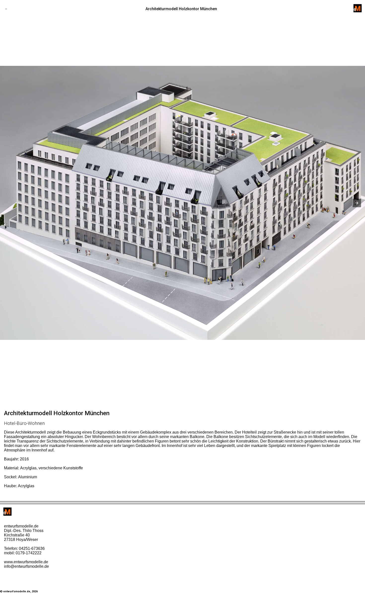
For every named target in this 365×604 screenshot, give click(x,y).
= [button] (6, 8)
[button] (357, 203)
